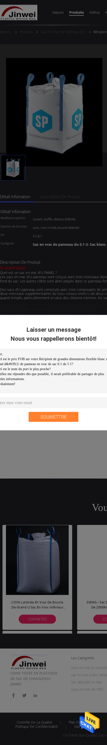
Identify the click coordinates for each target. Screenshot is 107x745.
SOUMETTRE (53, 416)
